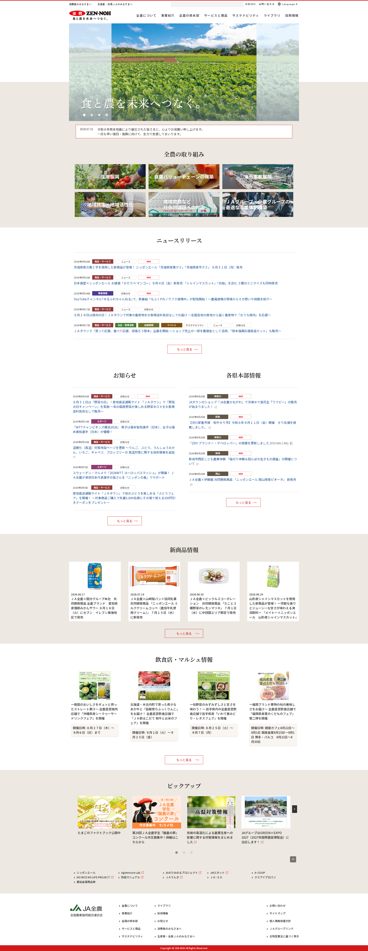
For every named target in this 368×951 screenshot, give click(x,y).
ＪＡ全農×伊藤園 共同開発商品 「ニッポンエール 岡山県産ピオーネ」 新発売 (242, 479)
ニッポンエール (86, 872)
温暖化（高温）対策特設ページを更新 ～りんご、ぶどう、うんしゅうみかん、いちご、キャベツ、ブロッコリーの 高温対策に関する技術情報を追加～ (124, 452)
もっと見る (184, 349)
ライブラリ (164, 905)
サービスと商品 (131, 928)
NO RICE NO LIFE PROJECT (93, 877)
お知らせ (162, 921)
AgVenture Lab (130, 872)
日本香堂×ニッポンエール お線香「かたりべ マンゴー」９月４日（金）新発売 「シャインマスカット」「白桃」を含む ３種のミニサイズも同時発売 (176, 283)
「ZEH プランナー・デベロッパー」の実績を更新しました (238, 443)
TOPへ (293, 859)
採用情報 (162, 913)
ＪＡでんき (172, 877)
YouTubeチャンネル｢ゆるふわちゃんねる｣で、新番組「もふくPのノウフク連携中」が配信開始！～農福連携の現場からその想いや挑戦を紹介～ (173, 299)
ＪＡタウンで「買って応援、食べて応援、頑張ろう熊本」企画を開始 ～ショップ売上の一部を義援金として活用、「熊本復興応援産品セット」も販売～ (177, 331)
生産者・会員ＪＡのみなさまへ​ (176, 936)
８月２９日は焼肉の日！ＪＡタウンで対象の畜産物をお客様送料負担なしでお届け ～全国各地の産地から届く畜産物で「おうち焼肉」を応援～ (172, 315)
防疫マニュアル (130, 877)
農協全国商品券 (86, 882)
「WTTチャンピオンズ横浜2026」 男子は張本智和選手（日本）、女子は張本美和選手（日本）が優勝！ (124, 429)
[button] (84, 115)
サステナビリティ (132, 936)
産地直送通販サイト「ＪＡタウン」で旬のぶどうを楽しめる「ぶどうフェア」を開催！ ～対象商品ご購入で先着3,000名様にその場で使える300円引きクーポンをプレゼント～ (124, 498)
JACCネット (217, 872)
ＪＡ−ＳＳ (216, 877)
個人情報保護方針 (280, 921)
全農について (130, 905)
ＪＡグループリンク (281, 928)
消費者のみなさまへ (169, 928)
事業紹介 (127, 913)
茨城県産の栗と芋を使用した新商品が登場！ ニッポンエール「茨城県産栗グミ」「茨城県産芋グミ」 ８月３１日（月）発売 (158, 267)
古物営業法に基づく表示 (284, 936)
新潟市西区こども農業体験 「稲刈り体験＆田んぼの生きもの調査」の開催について (243, 461)
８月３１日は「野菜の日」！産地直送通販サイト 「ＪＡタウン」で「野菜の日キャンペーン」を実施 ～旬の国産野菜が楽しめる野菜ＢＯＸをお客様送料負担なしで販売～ (124, 406)
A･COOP (260, 872)
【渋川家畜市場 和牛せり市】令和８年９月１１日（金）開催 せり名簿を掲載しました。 (242, 424)
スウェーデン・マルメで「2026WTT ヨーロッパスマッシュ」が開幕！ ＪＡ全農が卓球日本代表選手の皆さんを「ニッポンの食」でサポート (123, 475)
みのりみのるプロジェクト (182, 872)
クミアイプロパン (265, 877)
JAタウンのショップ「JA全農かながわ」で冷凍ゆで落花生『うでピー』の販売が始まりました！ (243, 404)
